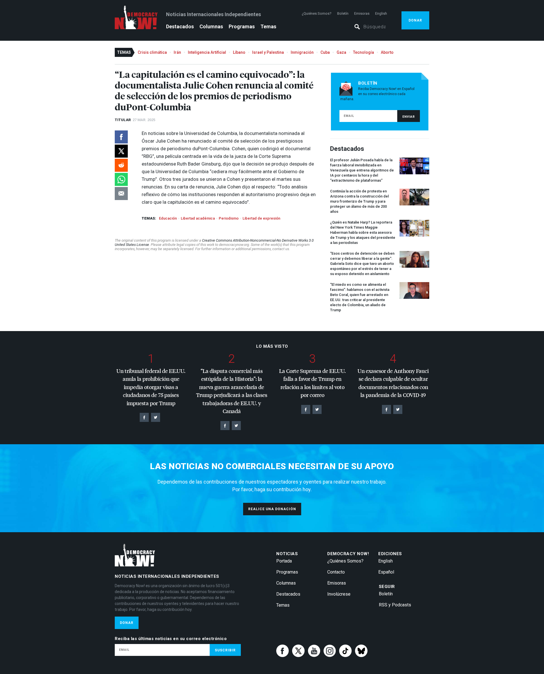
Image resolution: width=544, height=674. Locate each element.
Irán (177, 52)
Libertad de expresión (261, 218)
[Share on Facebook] (121, 136)
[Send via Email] (121, 193)
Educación (168, 218)
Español (386, 572)
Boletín (342, 13)
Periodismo (229, 218)
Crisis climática (152, 52)
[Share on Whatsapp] (121, 179)
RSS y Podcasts (395, 605)
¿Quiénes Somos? (317, 13)
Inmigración (302, 52)
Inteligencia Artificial (207, 52)
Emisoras (361, 13)
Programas (242, 26)
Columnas (211, 26)
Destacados (180, 26)
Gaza (341, 52)
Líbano (239, 52)
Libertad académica (198, 218)
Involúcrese (338, 594)
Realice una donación (272, 509)
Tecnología (363, 52)
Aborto (387, 52)
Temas (268, 26)
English (381, 13)
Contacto (336, 572)
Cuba (325, 52)
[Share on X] (121, 151)
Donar (415, 20)
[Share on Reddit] (121, 165)
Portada (284, 561)
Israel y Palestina (268, 52)
